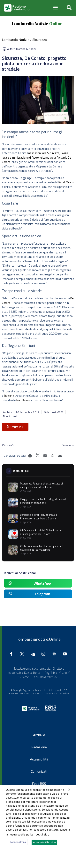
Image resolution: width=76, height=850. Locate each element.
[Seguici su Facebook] (12, 654)
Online (55, 24)
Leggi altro (42, 834)
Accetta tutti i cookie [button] (44, 842)
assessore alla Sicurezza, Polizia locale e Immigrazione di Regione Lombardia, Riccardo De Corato (36, 157)
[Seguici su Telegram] (34, 654)
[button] (68, 8)
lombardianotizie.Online (39, 639)
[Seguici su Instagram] (44, 654)
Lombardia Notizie (30, 24)
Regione (9, 395)
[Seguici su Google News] (55, 654)
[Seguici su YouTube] (66, 654)
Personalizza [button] (18, 842)
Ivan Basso (23, 400)
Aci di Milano (66, 182)
